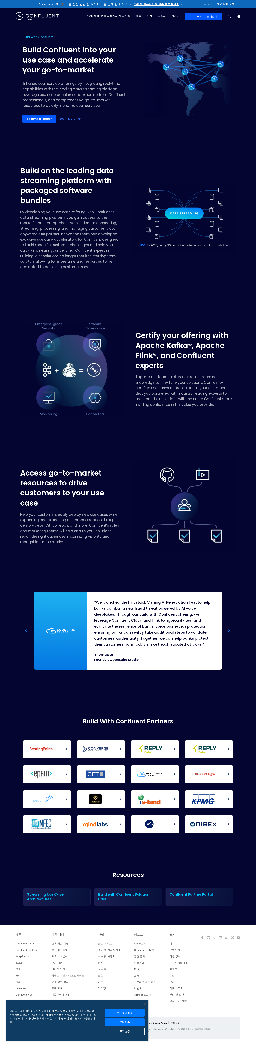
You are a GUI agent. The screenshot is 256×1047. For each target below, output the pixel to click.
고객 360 (56, 988)
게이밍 (102, 988)
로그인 (208, 4)
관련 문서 (139, 956)
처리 (18, 975)
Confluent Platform (27, 949)
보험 (100, 975)
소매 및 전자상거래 (109, 949)
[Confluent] (37, 16)
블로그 (173, 969)
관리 (18, 981)
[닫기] (145, 1004)
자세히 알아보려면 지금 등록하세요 (156, 4)
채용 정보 (175, 956)
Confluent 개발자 (144, 949)
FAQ (172, 981)
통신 (100, 962)
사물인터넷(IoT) (60, 994)
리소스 (138, 935)
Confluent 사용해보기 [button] (203, 16)
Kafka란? (139, 943)
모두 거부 (125, 1022)
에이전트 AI (58, 969)
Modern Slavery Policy (155, 1022)
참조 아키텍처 (59, 949)
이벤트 (138, 988)
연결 (18, 969)
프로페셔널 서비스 (145, 981)
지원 (136, 969)
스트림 (19, 962)
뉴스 (172, 975)
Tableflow (21, 988)
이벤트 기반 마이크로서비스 (67, 975)
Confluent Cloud (25, 943)
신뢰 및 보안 (176, 994)
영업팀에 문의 (226, 4)
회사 (172, 943)
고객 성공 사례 (60, 943)
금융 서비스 (105, 943)
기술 (100, 981)
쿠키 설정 (175, 1022)
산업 (101, 935)
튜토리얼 (139, 962)
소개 (172, 935)
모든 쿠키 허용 (125, 1013)
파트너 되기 (176, 988)
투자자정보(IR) (178, 962)
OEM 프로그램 (142, 994)
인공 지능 (57, 962)
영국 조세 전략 (178, 1001)
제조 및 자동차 (106, 956)
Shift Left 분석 (59, 956)
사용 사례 (57, 935)
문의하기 (174, 949)
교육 (136, 975)
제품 (19, 935)
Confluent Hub (24, 994)
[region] (77, 1020)
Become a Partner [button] (39, 119)
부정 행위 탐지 (60, 981)
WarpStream (23, 956)
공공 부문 (103, 969)
